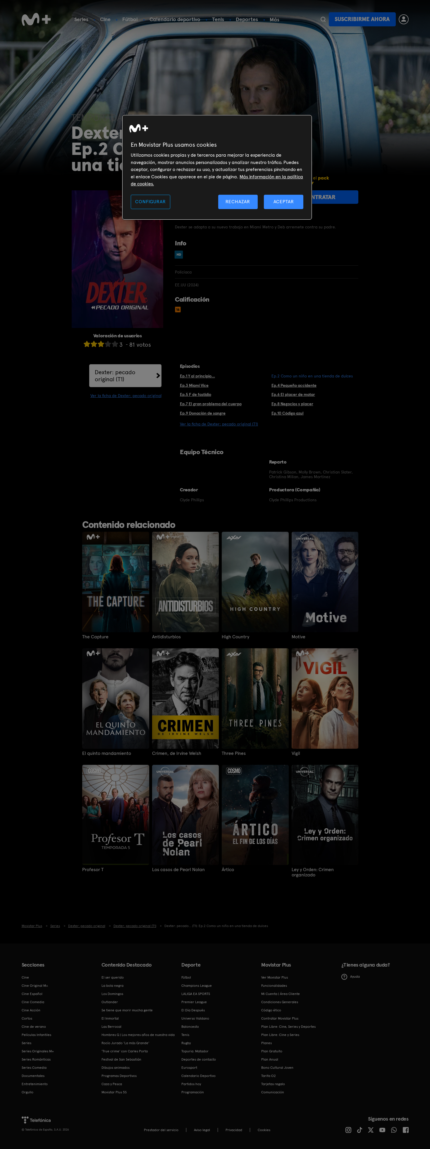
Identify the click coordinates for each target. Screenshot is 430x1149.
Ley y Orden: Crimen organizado (313, 872)
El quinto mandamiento (106, 753)
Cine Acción (31, 1010)
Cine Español (32, 994)
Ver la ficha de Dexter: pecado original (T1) (219, 424)
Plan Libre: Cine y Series (280, 1035)
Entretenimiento (35, 1084)
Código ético (271, 1010)
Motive (298, 637)
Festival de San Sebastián (121, 1059)
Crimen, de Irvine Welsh (176, 753)
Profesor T (93, 869)
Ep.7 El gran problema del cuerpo (211, 403)
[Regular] (101, 344)
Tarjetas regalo (273, 1084)
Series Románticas (36, 1059)
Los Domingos (112, 994)
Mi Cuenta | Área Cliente (280, 994)
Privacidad (234, 1130)
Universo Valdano (195, 1018)
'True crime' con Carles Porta (125, 1051)
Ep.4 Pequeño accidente (294, 385)
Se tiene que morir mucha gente (127, 1010)
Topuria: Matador (195, 1051)
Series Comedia (34, 1068)
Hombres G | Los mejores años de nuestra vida (138, 1035)
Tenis (218, 19)
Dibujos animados (116, 1068)
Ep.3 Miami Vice (194, 385)
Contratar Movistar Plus (279, 1018)
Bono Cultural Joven (277, 1068)
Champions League (196, 986)
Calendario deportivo (174, 19)
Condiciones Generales (279, 1002)
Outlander (110, 1002)
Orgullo (27, 1092)
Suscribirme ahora (362, 19)
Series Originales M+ (38, 1051)
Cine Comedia (33, 1002)
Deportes (247, 19)
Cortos (27, 1018)
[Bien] (108, 344)
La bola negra (112, 986)
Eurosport (189, 1068)
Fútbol (130, 19)
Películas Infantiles (36, 1035)
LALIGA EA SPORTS (195, 994)
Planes (266, 1043)
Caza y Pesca (112, 1084)
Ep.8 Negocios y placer (292, 403)
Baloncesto (190, 1027)
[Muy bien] (115, 344)
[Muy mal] (87, 344)
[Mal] (94, 344)
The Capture (95, 637)
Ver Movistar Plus (274, 977)
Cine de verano (34, 1027)
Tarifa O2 (268, 1076)
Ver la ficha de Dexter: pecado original (125, 395)
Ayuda (355, 976)
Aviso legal (202, 1130)
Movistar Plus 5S (114, 1092)
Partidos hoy (191, 1084)
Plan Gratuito (271, 1051)
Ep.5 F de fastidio (195, 394)
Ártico (228, 869)
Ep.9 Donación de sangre (203, 413)
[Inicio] (36, 19)
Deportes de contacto (198, 1059)
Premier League (194, 1002)
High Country (235, 637)
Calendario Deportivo (198, 1076)
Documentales (33, 1076)
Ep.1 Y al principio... (197, 376)
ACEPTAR (284, 201)
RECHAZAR (238, 201)
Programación (192, 1092)
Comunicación (272, 1092)
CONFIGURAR (150, 201)
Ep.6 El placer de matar (293, 394)
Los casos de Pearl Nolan (178, 869)
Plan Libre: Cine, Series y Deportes (288, 1027)
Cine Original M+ (35, 986)
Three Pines (234, 753)
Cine (105, 19)
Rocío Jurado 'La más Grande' (125, 1043)
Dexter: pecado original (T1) (115, 376)
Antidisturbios (166, 637)
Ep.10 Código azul (287, 413)
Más (274, 20)
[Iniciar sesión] (404, 19)
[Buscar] (323, 19)
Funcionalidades (274, 986)
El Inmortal (110, 1018)
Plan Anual (269, 1059)
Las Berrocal (111, 1027)
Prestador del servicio (161, 1130)
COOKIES (264, 1130)
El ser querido (113, 977)
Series (81, 19)
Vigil (296, 753)
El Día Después (193, 1010)
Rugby (186, 1043)
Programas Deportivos (119, 1076)
